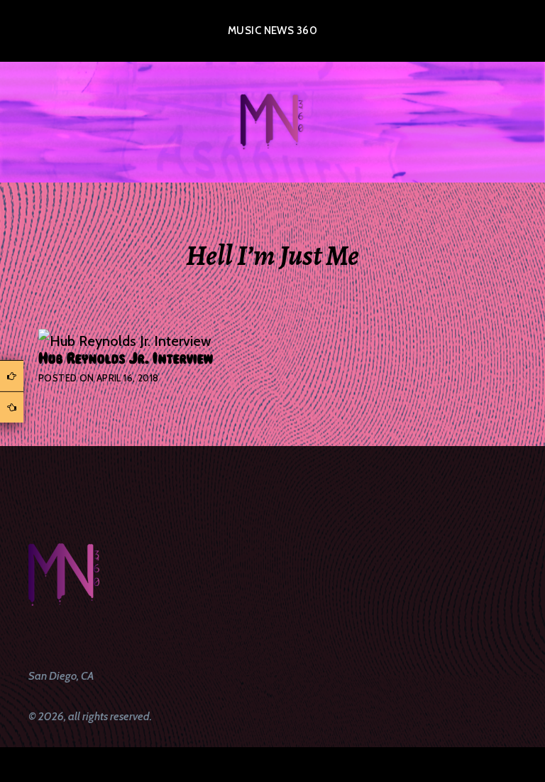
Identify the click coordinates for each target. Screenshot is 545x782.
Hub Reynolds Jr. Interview (125, 358)
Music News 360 (272, 30)
